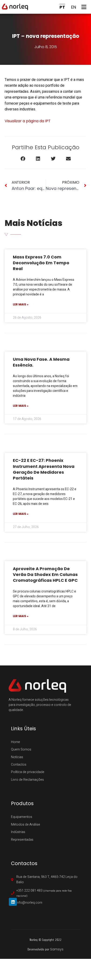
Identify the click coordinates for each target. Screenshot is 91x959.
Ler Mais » (20, 304)
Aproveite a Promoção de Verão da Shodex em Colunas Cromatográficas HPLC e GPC (45, 574)
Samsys (56, 949)
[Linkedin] (13, 902)
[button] (85, 7)
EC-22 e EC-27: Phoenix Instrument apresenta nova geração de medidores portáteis (43, 469)
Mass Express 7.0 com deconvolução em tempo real (41, 262)
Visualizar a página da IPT (28, 121)
